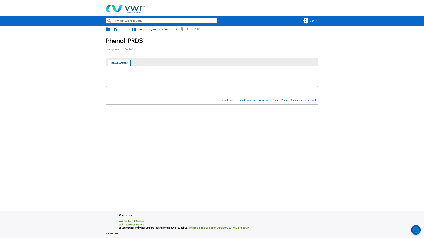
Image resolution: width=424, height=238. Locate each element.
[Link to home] (125, 12)
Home (122, 29)
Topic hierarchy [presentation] (119, 62)
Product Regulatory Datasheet (155, 29)
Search (109, 21)
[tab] (119, 63)
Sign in (313, 20)
